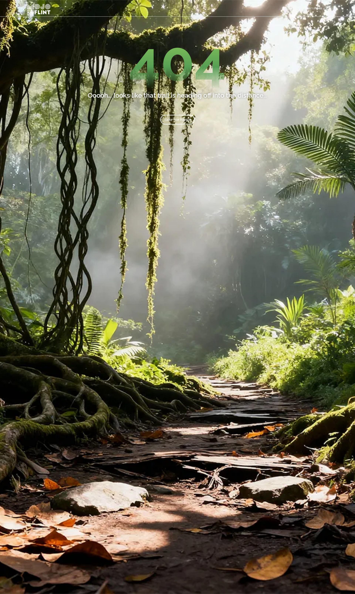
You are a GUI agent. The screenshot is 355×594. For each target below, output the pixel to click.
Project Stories (313, 8)
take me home (177, 119)
